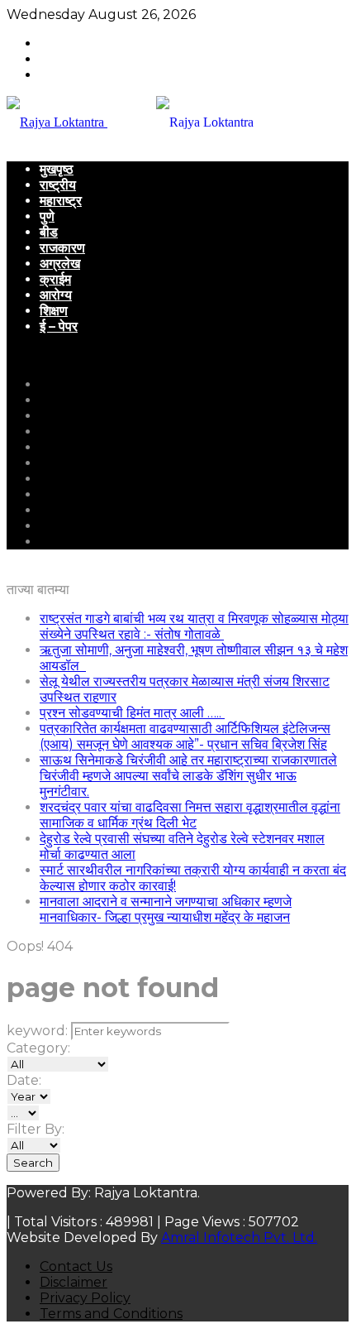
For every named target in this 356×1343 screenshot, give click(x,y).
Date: (24, 1080)
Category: (38, 1048)
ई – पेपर (59, 326)
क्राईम (55, 279)
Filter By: (35, 1129)
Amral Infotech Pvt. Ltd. (239, 1237)
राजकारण (62, 248)
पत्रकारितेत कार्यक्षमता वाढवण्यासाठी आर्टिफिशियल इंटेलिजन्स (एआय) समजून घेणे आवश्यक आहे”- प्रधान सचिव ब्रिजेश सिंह (185, 736)
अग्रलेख (60, 263)
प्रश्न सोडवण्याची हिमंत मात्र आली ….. (132, 713)
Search (33, 1162)
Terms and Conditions (111, 1313)
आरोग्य (56, 295)
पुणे (47, 216)
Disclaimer (73, 1282)
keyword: (37, 1030)
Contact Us (76, 1266)
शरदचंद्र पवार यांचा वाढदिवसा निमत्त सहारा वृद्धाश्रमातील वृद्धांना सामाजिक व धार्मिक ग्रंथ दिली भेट (190, 815)
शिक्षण (54, 311)
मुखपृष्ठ (57, 169)
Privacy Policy (85, 1298)
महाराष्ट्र (61, 201)
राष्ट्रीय (58, 185)
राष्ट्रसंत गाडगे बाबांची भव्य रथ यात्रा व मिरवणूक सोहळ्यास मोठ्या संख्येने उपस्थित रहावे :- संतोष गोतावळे (194, 626)
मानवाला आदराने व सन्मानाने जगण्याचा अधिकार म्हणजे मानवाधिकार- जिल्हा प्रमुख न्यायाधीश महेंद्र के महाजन (166, 909)
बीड (49, 232)
